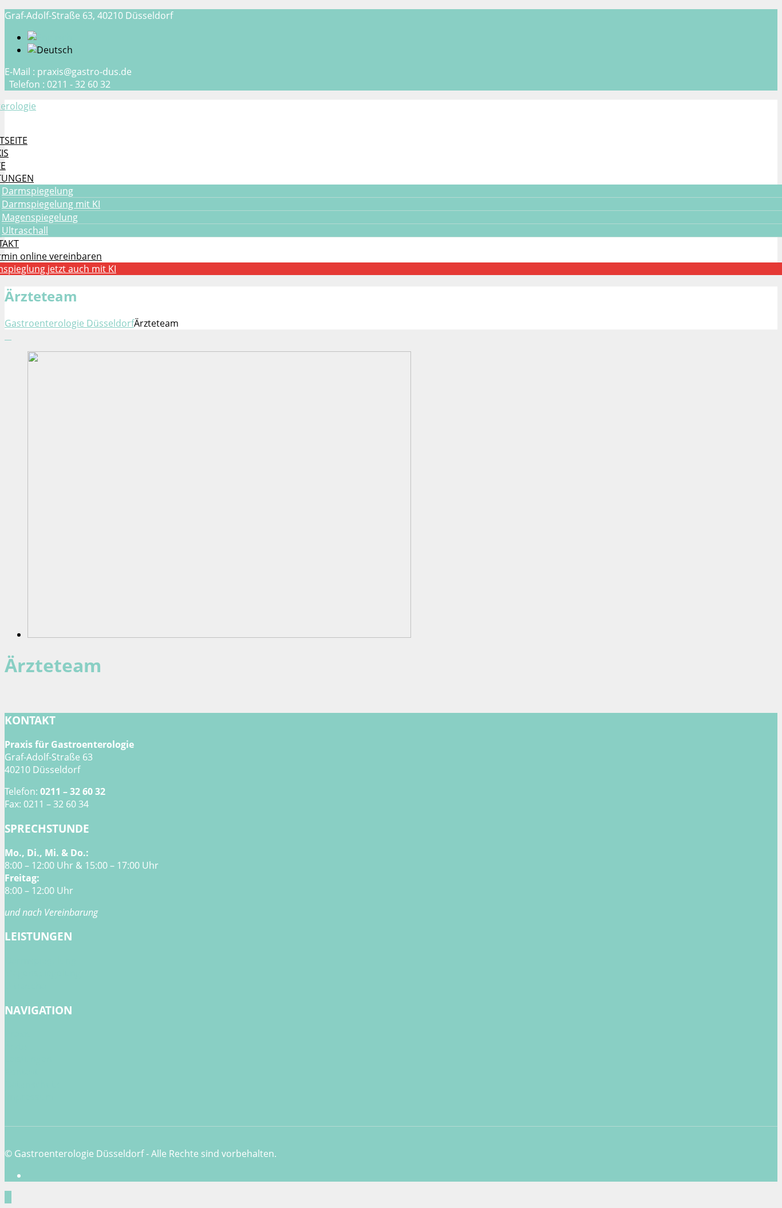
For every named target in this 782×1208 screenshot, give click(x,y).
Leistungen (28, 1059)
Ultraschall (25, 230)
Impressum (29, 1097)
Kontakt (21, 1071)
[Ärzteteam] (219, 634)
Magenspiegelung (40, 217)
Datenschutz (32, 1084)
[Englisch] (49, 37)
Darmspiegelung (37, 191)
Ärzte (16, 1046)
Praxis (18, 1033)
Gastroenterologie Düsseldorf (69, 323)
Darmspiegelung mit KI (51, 204)
